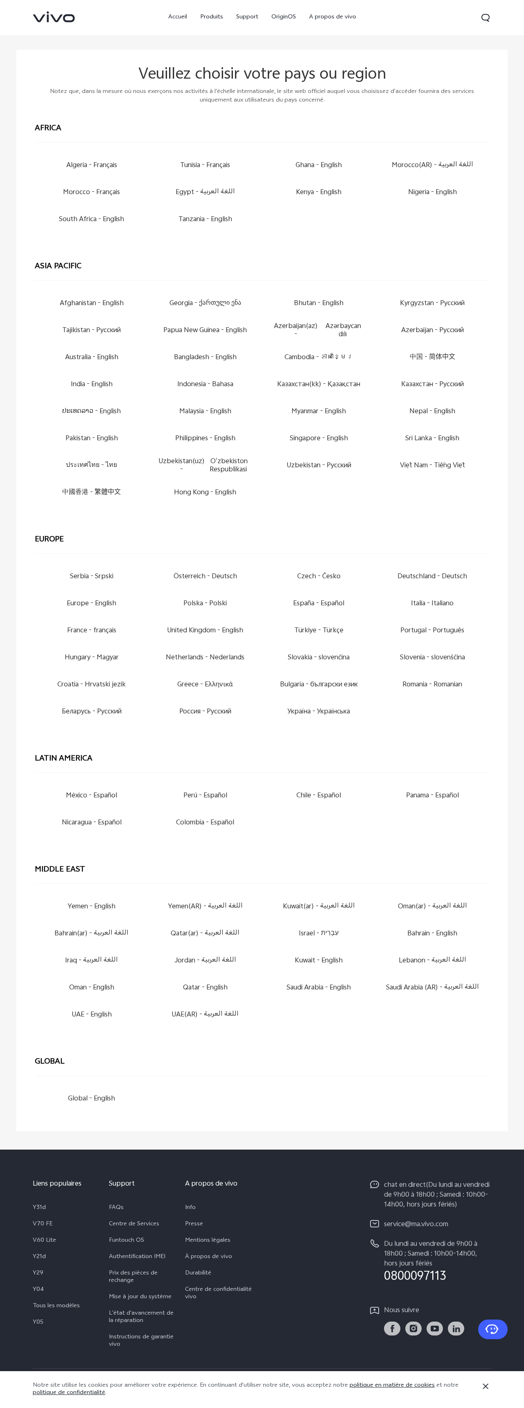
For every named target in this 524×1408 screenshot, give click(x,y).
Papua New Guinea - (205, 331)
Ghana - (319, 166)
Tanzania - (205, 220)
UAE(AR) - (205, 1015)
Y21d (39, 1257)
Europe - (91, 604)
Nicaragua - (92, 823)
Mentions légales (207, 1241)
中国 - (432, 358)
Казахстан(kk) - (318, 385)
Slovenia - (432, 658)
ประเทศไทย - (91, 466)
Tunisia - (205, 166)
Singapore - (319, 439)
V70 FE (42, 1224)
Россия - (205, 712)
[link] (54, 17)
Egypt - (205, 193)
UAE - (92, 1015)
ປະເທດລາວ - (91, 412)
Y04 (38, 1290)
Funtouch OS (126, 1241)
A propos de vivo (332, 17)
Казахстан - (432, 385)
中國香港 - (91, 493)
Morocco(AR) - (432, 166)
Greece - (205, 685)
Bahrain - (432, 934)
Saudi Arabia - (319, 988)
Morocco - (91, 193)
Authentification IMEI (137, 1257)
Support (247, 17)
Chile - (318, 796)
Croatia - (91, 685)
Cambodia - (319, 358)
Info (190, 1208)
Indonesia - (205, 385)
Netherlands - (205, 658)
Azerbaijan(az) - (317, 331)
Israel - (319, 934)
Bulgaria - (319, 685)
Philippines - (205, 439)
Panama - (432, 796)
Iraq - (91, 961)
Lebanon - (432, 961)
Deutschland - (432, 577)
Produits (211, 17)
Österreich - (205, 577)
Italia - (432, 604)
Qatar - (205, 988)
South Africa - (91, 220)
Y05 (38, 1323)
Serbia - (91, 577)
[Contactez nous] (493, 1329)
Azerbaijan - (432, 331)
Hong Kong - (205, 493)
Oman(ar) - (432, 907)
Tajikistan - (91, 331)
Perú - (205, 796)
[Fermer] (485, 1386)
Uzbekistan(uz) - (203, 466)
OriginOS (283, 17)
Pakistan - (92, 439)
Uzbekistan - (319, 466)
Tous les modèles (56, 1306)
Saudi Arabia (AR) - (432, 988)
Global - (91, 1099)
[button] (485, 17)
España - (318, 604)
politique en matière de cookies (392, 1386)
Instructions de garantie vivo (141, 1341)
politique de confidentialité (69, 1393)
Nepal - (432, 412)
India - (92, 385)
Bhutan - (318, 304)
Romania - (432, 685)
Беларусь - (92, 712)
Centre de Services (134, 1224)
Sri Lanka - (432, 439)
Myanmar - (318, 412)
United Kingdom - (205, 631)
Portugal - (432, 631)
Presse (194, 1224)
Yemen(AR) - (205, 907)
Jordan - (205, 961)
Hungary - (92, 658)
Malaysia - (205, 412)
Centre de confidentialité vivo (218, 1293)
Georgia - (205, 304)
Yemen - (91, 907)
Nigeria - (432, 193)
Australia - (91, 358)
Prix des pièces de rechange (133, 1277)
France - (91, 631)
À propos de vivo (208, 1257)
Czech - (319, 577)
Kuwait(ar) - (319, 907)
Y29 (38, 1273)
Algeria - (91, 166)
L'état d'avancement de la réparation (141, 1317)
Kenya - (318, 193)
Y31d (39, 1208)
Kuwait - (319, 961)
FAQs (116, 1208)
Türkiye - (318, 631)
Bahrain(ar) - (91, 934)
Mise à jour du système (140, 1297)
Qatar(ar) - (205, 934)
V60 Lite (44, 1241)
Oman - (91, 988)
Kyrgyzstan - (432, 304)
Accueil (177, 17)
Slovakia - (319, 658)
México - (91, 796)
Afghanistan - (92, 304)
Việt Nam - (432, 466)
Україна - (318, 712)
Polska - (205, 604)
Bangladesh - (205, 358)
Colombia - (205, 823)
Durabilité (198, 1273)
